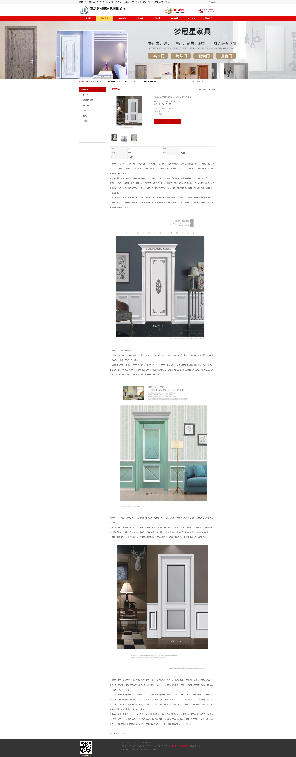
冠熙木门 (86, 110)
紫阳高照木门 (88, 100)
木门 (169, 104)
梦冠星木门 (87, 95)
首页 (204, 89)
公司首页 (87, 18)
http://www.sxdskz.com (117, 733)
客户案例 (174, 18)
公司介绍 (139, 18)
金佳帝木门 (87, 105)
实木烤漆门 (87, 121)
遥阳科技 (133, 749)
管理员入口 (148, 749)
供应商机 (104, 18)
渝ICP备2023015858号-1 (162, 746)
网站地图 (155, 749)
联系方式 (208, 18)
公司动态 (156, 18)
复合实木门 (87, 116)
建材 (163, 104)
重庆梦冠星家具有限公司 (181, 746)
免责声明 (140, 749)
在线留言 (167, 121)
